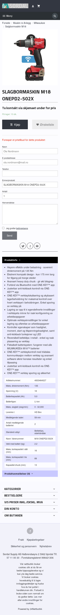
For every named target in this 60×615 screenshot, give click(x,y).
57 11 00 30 (13, 557)
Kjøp (17, 124)
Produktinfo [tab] (10, 260)
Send (9, 235)
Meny (9, 15)
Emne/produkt (8, 180)
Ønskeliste (46, 124)
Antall (4, 191)
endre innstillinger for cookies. (32, 601)
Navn (4, 146)
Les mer (38, 596)
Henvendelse (8, 202)
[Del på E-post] (37, 246)
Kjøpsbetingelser (35, 539)
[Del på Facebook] (30, 246)
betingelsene (22, 228)
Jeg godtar (17, 228)
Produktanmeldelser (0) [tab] (17, 473)
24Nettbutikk (36, 608)
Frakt (21, 539)
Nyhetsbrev (46, 546)
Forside (6, 23)
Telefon (5, 169)
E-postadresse (8, 157)
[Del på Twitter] (23, 246)
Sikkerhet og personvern (24, 546)
